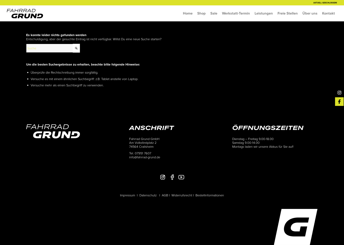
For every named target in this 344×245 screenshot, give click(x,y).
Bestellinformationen (209, 195)
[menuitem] (188, 13)
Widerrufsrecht (181, 195)
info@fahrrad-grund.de (144, 157)
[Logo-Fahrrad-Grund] (25, 13)
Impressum (127, 195)
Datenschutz (148, 195)
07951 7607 (143, 153)
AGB (165, 195)
